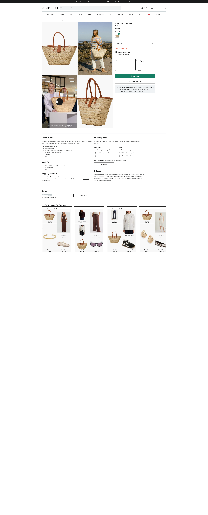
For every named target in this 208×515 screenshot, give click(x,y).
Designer (120, 14)
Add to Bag (136, 76)
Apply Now (129, 2)
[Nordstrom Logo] (50, 8)
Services (158, 14)
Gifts (140, 14)
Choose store (119, 71)
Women (61, 14)
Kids (111, 14)
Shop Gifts (104, 164)
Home (131, 14)
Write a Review (83, 195)
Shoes (89, 14)
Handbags (54, 20)
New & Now (50, 14)
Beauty (80, 14)
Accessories (100, 14)
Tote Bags (60, 20)
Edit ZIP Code (139, 71)
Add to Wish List (136, 81)
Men (71, 14)
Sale (148, 14)
